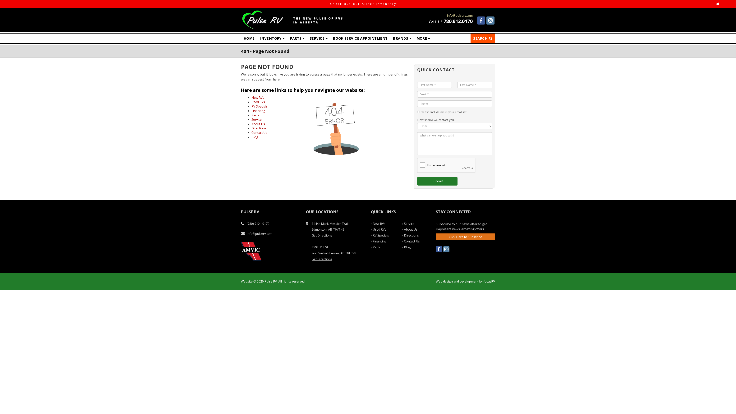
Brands (401, 38)
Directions (258, 128)
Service (318, 38)
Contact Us (259, 133)
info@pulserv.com (259, 234)
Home (249, 38)
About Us (258, 124)
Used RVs (258, 102)
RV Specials (259, 106)
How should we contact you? (436, 120)
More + (423, 38)
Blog (254, 137)
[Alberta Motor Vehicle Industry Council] (251, 251)
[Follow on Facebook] (481, 20)
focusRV (489, 281)
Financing (258, 111)
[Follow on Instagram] (490, 20)
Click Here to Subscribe (465, 237)
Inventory (271, 38)
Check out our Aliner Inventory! (368, 4)
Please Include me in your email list (443, 112)
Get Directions (322, 235)
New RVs (257, 97)
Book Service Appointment (360, 38)
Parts (296, 38)
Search (480, 38)
